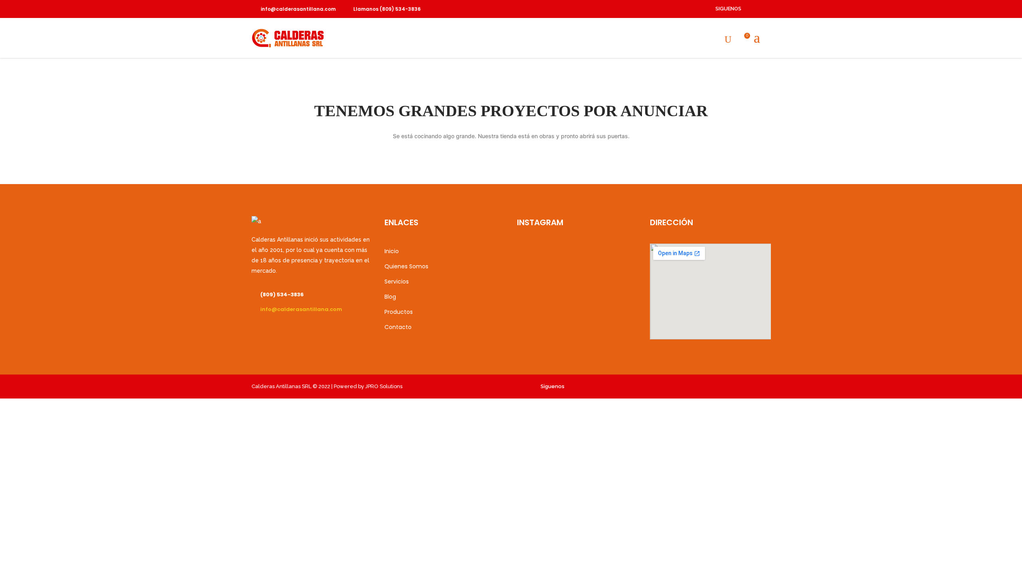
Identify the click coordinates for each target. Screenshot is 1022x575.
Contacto (398, 327)
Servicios (396, 282)
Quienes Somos (406, 266)
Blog (390, 297)
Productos (398, 312)
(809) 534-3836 (282, 294)
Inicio (391, 251)
